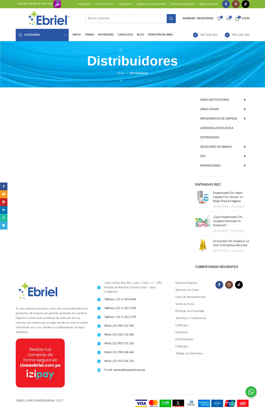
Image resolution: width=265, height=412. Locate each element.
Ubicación (181, 332)
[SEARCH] (171, 18)
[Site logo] (48, 18)
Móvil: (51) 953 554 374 (119, 361)
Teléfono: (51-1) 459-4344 (120, 299)
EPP (223, 156)
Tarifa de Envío (184, 304)
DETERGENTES (209, 137)
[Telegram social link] (4, 226)
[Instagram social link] (236, 4)
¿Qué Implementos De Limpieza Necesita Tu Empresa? (227, 221)
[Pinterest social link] (4, 202)
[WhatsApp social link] (4, 218)
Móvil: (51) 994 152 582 (119, 326)
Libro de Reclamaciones (190, 297)
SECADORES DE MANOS (223, 147)
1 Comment (237, 206)
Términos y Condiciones (190, 318)
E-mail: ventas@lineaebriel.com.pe (124, 370)
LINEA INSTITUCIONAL (223, 100)
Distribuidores (184, 339)
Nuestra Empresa (186, 282)
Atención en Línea (187, 290)
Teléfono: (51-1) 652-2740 (120, 308)
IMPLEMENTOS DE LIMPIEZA (223, 119)
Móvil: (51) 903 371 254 (119, 343)
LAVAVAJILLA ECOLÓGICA (216, 128)
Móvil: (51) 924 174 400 (119, 334)
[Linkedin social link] (4, 210)
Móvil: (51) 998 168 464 (119, 352)
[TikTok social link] (246, 4)
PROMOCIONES (223, 166)
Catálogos (181, 325)
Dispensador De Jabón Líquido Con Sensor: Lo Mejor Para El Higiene (228, 197)
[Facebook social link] (226, 4)
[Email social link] (4, 194)
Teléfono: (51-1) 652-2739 (120, 317)
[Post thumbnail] (202, 200)
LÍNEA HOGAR (223, 109)
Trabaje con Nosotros (189, 353)
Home (121, 73)
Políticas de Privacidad (189, 311)
